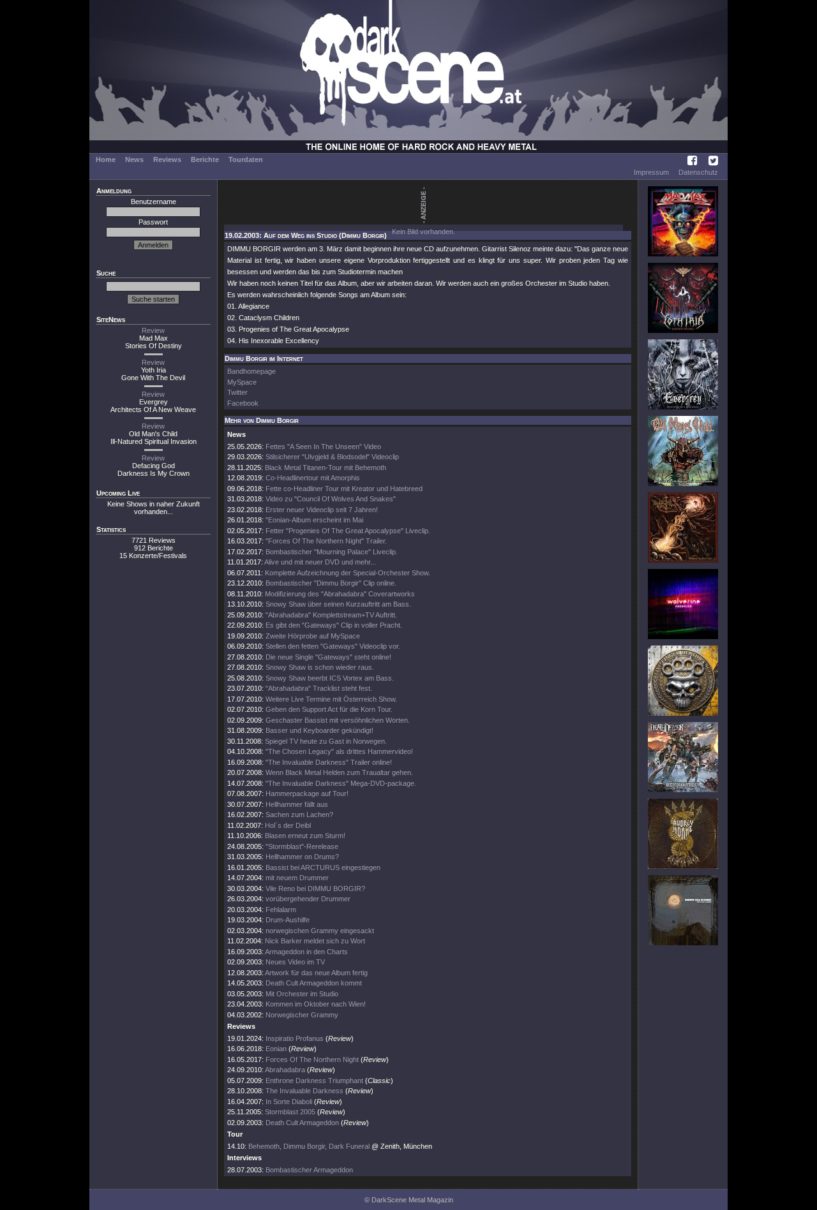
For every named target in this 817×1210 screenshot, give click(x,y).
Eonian (276, 1048)
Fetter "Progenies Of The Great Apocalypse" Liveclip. (348, 531)
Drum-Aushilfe (288, 920)
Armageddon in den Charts (306, 951)
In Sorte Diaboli (289, 1101)
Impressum (651, 172)
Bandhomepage (251, 371)
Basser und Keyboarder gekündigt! (319, 730)
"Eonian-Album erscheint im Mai (314, 520)
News (134, 159)
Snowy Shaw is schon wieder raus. (320, 667)
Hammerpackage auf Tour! (307, 793)
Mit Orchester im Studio (302, 994)
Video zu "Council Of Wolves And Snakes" (331, 499)
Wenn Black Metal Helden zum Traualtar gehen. (339, 772)
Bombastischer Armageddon (309, 1170)
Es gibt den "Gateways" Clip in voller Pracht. (334, 625)
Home (106, 159)
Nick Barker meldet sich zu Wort (315, 941)
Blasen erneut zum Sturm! (305, 835)
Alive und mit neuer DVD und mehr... (320, 562)
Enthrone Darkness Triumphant (314, 1080)
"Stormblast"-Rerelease (302, 846)
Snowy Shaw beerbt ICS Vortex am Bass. (330, 678)
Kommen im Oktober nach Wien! (316, 1004)
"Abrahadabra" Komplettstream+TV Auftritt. (331, 615)
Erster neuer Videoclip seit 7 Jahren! (322, 509)
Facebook (243, 403)
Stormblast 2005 (290, 1112)
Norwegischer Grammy (302, 1015)
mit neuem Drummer (297, 878)
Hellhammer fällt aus (297, 804)
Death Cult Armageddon (302, 1122)
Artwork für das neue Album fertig (316, 973)
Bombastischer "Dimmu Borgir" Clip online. (331, 583)
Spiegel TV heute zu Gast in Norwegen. (326, 741)
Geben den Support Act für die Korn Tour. (329, 709)
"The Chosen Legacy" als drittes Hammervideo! (339, 751)
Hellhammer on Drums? (302, 856)
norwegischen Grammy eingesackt (320, 930)
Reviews (167, 159)
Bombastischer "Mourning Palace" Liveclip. (332, 552)
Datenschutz (698, 172)
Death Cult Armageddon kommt (314, 983)
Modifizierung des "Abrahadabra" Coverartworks (340, 594)
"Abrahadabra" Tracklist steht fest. (319, 688)
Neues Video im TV (295, 962)
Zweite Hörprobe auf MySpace (313, 636)
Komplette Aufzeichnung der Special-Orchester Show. (347, 573)
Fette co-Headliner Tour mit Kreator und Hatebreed (344, 488)
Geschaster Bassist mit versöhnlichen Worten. (338, 720)
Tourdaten (246, 159)
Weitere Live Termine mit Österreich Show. (331, 699)
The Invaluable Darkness (304, 1091)
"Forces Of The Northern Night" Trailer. (326, 541)
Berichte (205, 159)
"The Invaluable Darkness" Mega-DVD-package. (341, 783)
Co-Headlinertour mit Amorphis (313, 478)
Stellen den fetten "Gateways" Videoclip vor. (333, 646)
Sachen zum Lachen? (299, 814)
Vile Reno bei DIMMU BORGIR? (315, 888)
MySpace (242, 382)
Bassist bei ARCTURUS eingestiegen (323, 867)
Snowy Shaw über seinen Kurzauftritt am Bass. (338, 604)
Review (153, 330)
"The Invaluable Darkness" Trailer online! (329, 762)
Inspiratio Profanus (295, 1038)
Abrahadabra (285, 1070)
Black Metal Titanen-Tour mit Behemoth (325, 467)
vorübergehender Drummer (308, 899)
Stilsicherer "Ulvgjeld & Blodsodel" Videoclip (332, 457)
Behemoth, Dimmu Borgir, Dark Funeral (309, 1146)
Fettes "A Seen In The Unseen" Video (323, 446)
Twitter (237, 392)
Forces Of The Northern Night (312, 1059)
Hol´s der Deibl (288, 825)
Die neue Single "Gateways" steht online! (328, 657)
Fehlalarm (281, 909)
